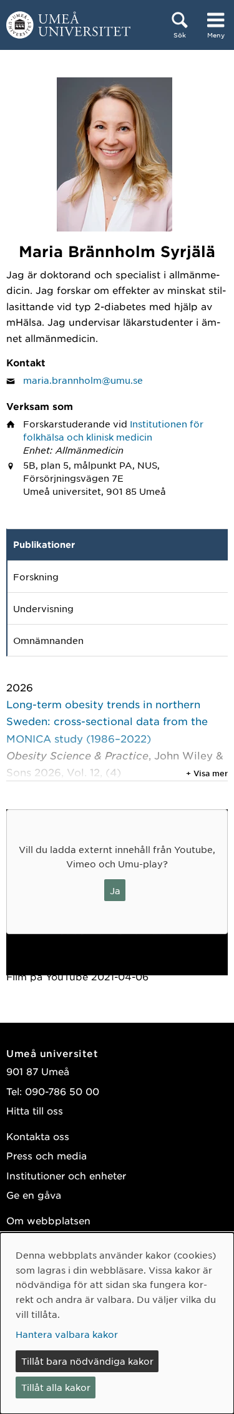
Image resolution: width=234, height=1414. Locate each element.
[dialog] (117, 1323)
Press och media (46, 1155)
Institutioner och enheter (66, 1175)
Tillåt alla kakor (55, 1387)
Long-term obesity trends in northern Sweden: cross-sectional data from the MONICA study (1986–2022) (107, 721)
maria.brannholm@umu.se (83, 380)
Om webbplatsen (48, 1220)
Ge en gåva (33, 1195)
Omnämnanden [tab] (48, 640)
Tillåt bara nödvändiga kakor (87, 1361)
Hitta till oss (34, 1110)
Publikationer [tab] (44, 544)
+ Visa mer (207, 773)
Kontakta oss (37, 1136)
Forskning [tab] (36, 576)
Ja (115, 890)
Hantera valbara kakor (67, 1334)
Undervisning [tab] (43, 608)
